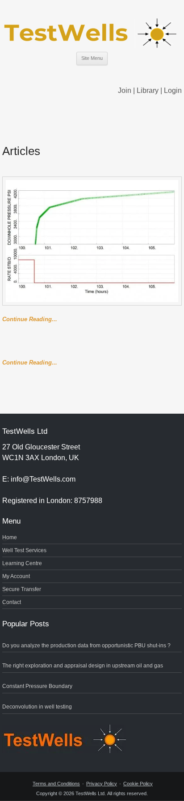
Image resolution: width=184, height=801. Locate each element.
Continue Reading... (29, 319)
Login (173, 90)
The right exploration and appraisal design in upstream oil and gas (82, 666)
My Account (16, 576)
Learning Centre (22, 563)
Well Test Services (24, 550)
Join (124, 90)
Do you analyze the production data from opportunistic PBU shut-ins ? (86, 645)
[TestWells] (92, 25)
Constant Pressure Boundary (37, 686)
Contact (11, 602)
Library (148, 90)
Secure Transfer (21, 589)
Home (9, 537)
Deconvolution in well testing (37, 707)
